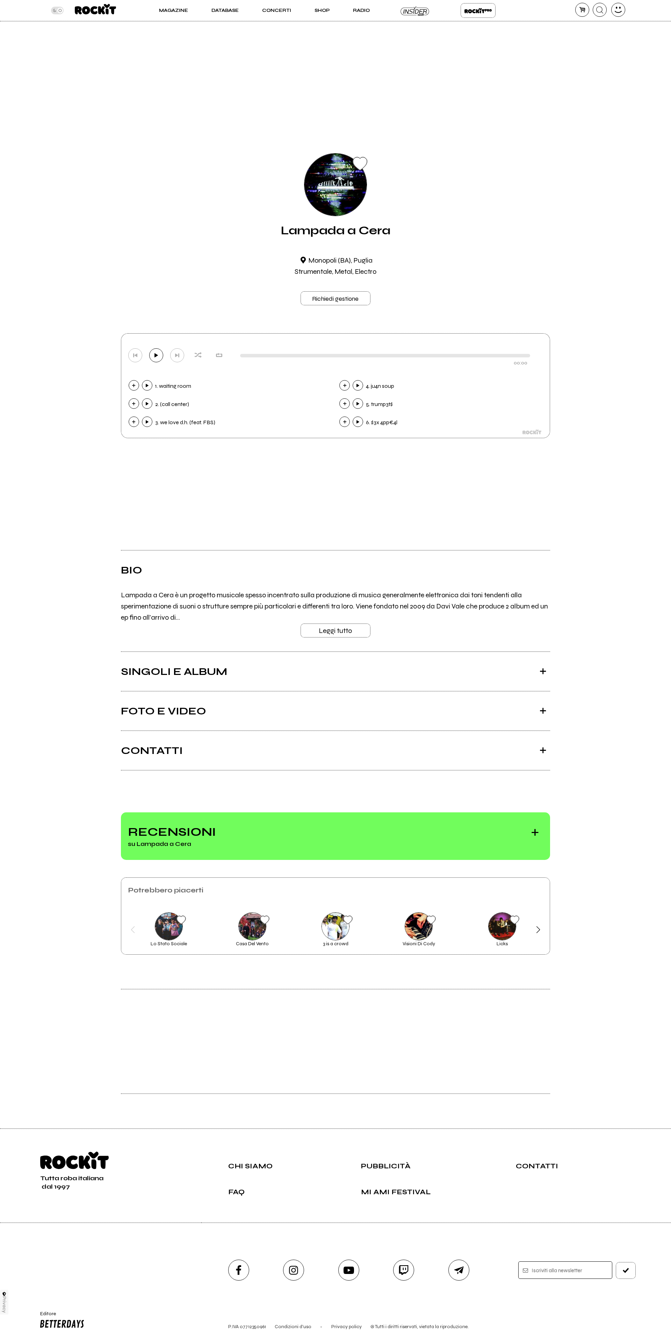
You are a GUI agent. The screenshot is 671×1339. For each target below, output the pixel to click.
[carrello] (582, 10)
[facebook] (238, 1270)
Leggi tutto (335, 630)
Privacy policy (346, 1327)
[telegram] (458, 1270)
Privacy (4, 1304)
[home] (95, 10)
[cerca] (600, 10)
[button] (133, 930)
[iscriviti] (626, 1270)
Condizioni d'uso (293, 1327)
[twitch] (403, 1270)
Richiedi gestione (335, 298)
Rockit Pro (478, 10)
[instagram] (293, 1270)
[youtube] (348, 1270)
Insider (415, 10)
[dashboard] (618, 10)
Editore (45, 1316)
